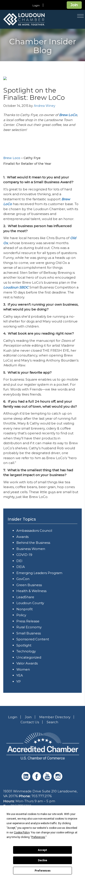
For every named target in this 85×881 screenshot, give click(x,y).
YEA (19, 675)
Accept (42, 850)
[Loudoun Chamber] (34, 19)
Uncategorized (28, 657)
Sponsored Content (32, 639)
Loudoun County (30, 603)
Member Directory (54, 717)
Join (74, 5)
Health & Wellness (31, 591)
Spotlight (23, 645)
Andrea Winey (44, 106)
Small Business (28, 633)
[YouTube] (48, 779)
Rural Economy (29, 627)
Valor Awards (27, 663)
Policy (21, 615)
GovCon (22, 579)
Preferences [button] (38, 837)
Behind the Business (33, 543)
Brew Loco (11, 158)
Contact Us (29, 722)
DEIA (20, 567)
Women (23, 669)
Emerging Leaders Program (39, 573)
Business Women (30, 549)
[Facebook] (37, 779)
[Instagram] (58, 779)
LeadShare (25, 597)
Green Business (29, 585)
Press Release (27, 621)
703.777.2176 (41, 796)
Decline (42, 860)
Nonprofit (24, 609)
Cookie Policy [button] (21, 832)
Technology (26, 651)
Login (36, 5)
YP (18, 681)
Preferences (43, 870)
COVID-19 (24, 555)
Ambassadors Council (34, 530)
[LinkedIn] (26, 779)
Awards (22, 537)
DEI (19, 561)
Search (52, 722)
